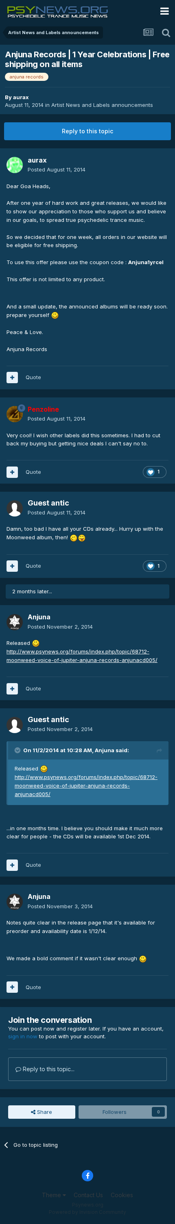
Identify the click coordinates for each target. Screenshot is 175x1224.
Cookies (122, 1194)
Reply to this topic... (47, 1069)
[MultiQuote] (12, 377)
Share (43, 1112)
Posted (56, 169)
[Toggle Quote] (18, 750)
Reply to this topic (87, 131)
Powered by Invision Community (87, 1212)
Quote (33, 377)
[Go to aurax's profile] (15, 165)
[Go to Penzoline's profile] (15, 414)
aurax (21, 97)
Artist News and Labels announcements (102, 105)
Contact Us (88, 1194)
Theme (52, 1194)
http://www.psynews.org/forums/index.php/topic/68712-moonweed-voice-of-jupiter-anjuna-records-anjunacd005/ (86, 785)
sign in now (22, 1036)
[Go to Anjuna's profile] (15, 622)
